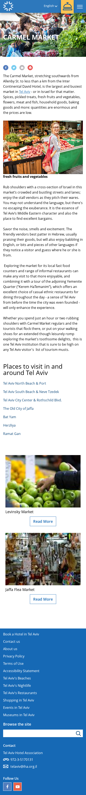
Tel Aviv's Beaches (17, 678)
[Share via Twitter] (13, 67)
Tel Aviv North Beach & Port (24, 383)
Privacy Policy (13, 656)
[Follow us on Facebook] (7, 786)
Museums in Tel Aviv (18, 715)
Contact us (11, 641)
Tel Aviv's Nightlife (17, 685)
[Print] (30, 67)
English (49, 6)
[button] (67, 7)
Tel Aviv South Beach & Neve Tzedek (31, 391)
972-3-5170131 (21, 759)
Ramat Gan (12, 433)
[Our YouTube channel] (17, 786)
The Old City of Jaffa (18, 408)
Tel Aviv (24, 91)
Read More (43, 521)
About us (10, 649)
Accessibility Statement (21, 671)
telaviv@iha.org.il (23, 766)
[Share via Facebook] (5, 67)
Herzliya (9, 425)
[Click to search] (79, 733)
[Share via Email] (22, 67)
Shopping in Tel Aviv (18, 700)
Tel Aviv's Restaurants (20, 693)
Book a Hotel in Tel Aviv (21, 634)
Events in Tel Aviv (16, 707)
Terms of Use (13, 663)
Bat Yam (9, 417)
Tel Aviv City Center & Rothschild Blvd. (32, 400)
